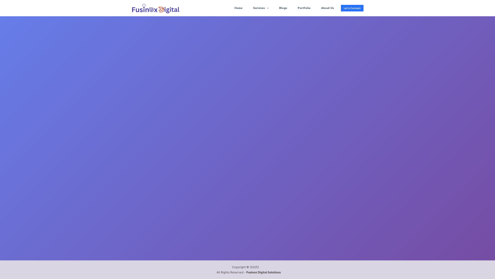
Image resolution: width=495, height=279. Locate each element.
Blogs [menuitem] (283, 8)
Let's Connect (352, 8)
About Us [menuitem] (327, 8)
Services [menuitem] (259, 8)
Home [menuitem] (238, 8)
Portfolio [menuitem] (304, 8)
